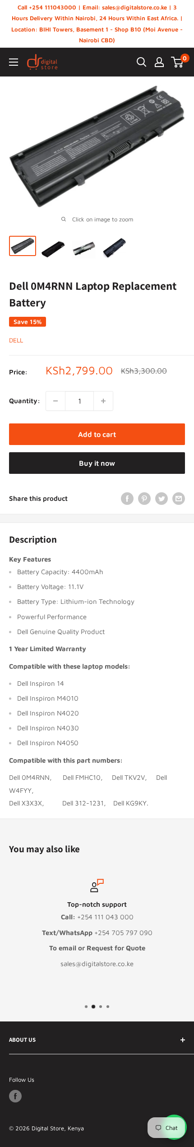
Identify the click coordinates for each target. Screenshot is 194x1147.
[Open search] (142, 62)
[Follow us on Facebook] (15, 1096)
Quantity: (24, 401)
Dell (16, 340)
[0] (177, 62)
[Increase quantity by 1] (103, 400)
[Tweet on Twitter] (161, 498)
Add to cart (97, 434)
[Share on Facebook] (127, 498)
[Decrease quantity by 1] (55, 400)
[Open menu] (13, 62)
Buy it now (97, 463)
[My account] (159, 62)
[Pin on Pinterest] (144, 498)
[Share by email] (178, 498)
